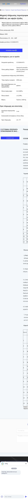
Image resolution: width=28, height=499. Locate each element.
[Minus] (26, 464)
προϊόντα (7, 10)
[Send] (26, 496)
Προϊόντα (23, 4)
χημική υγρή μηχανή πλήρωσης (18, 10)
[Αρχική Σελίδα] (6, 3)
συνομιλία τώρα (10, 50)
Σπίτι (15, 4)
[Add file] (2, 496)
